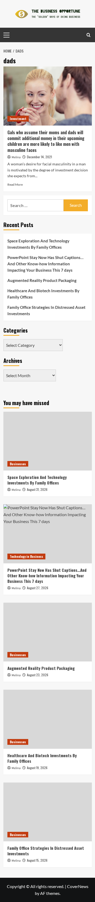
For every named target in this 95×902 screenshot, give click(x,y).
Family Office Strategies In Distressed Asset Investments (46, 310)
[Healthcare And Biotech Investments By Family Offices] (47, 719)
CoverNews (77, 886)
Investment (18, 118)
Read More (15, 184)
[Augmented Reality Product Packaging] (47, 632)
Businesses (18, 464)
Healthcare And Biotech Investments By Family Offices (43, 293)
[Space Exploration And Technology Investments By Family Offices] (47, 441)
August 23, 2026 (37, 675)
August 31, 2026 (37, 489)
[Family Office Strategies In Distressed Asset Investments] (47, 812)
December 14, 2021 (39, 157)
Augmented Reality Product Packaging (42, 280)
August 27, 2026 (37, 588)
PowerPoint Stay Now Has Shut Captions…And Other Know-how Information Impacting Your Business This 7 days (45, 263)
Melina (16, 157)
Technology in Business (26, 556)
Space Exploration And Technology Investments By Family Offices (38, 244)
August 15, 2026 (37, 860)
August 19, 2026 (37, 767)
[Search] (88, 35)
